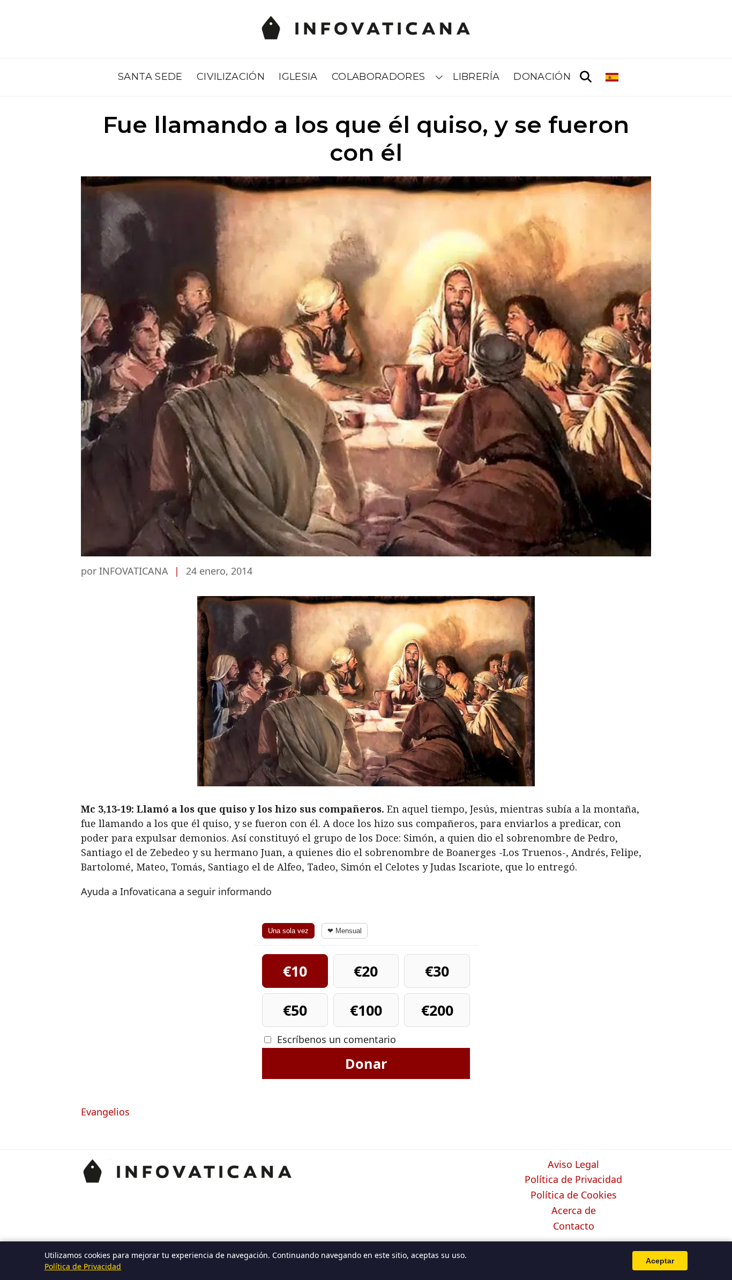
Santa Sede (150, 77)
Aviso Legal (573, 1164)
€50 (295, 1010)
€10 (295, 971)
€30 (437, 971)
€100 (366, 1010)
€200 (437, 1010)
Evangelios (105, 1111)
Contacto (573, 1226)
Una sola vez (288, 931)
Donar (366, 1063)
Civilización (231, 77)
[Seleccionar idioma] (613, 77)
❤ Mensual (344, 931)
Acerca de (573, 1210)
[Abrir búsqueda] (586, 77)
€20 (366, 971)
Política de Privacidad (573, 1179)
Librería (476, 77)
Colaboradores (378, 77)
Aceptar (660, 1260)
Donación (542, 77)
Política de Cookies (574, 1195)
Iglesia (298, 77)
